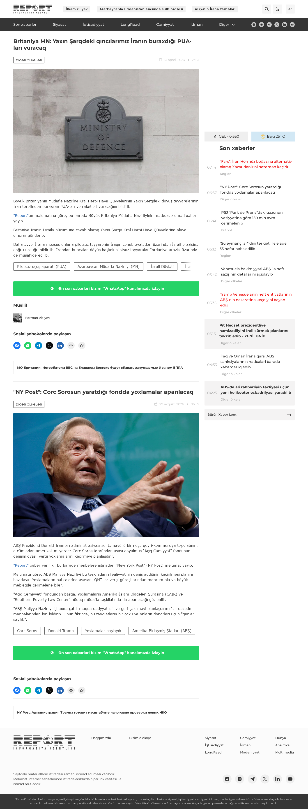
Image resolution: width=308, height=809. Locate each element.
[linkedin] (284, 24)
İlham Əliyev (77, 9)
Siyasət (210, 738)
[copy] (81, 345)
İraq (189, 266)
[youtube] (292, 24)
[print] (71, 345)
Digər (224, 24)
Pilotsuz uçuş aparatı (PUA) (41, 266)
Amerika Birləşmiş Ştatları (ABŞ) (161, 630)
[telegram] (269, 24)
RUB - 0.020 (229, 136)
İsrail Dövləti (162, 266)
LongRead (213, 752)
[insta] (261, 24)
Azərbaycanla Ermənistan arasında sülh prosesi (141, 9)
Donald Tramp (61, 630)
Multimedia (284, 752)
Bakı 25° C (276, 136)
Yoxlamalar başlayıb (103, 630)
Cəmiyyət (248, 738)
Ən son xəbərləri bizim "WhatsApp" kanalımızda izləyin (111, 288)
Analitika (282, 745)
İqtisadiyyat (214, 745)
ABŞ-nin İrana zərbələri (215, 9)
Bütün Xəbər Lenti (222, 415)
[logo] (32, 9)
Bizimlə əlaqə (140, 738)
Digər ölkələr (29, 60)
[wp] (27, 345)
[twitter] (276, 24)
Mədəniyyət (250, 752)
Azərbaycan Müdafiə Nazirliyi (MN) (109, 266)
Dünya (280, 738)
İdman (245, 745)
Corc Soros (27, 630)
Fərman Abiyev (37, 318)
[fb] (253, 24)
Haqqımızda (101, 738)
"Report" (21, 215)
